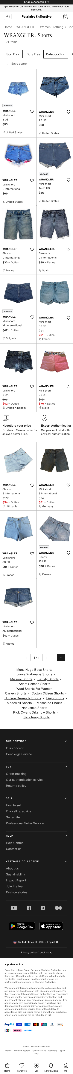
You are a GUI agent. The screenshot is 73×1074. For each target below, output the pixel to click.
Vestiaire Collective (22, 861)
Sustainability (15, 874)
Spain (63, 1050)
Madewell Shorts (19, 703)
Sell (9, 798)
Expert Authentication (56, 425)
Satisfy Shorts (48, 679)
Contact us (13, 848)
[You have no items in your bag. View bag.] (65, 16)
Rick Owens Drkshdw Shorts (34, 712)
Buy (9, 766)
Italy (36, 1053)
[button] (65, 16)
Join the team (15, 886)
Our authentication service (24, 779)
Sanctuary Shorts (36, 717)
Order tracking (16, 773)
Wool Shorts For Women (34, 688)
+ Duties (13, 262)
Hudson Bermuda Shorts (22, 698)
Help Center (14, 843)
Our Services (16, 741)
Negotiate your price (16, 425)
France (8, 1050)
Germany (52, 1050)
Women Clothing (51, 27)
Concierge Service (19, 754)
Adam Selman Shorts (34, 684)
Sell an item (14, 817)
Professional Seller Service (25, 823)
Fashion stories (16, 892)
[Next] (46, 657)
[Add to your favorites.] (32, 111)
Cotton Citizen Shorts (47, 693)
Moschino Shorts (49, 703)
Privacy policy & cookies (35, 952)
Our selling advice (18, 811)
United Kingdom (22, 1050)
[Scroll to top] (61, 657)
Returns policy (16, 785)
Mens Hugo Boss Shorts (34, 669)
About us (12, 868)
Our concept (15, 748)
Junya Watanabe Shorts (34, 674)
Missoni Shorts (21, 679)
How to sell (14, 805)
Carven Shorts (16, 693)
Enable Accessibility (36, 2)
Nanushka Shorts (34, 707)
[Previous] (27, 657)
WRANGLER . (26, 27)
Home (8, 27)
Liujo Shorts (55, 698)
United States (39, 1050)
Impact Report (16, 880)
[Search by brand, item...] (8, 16)
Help (9, 836)
